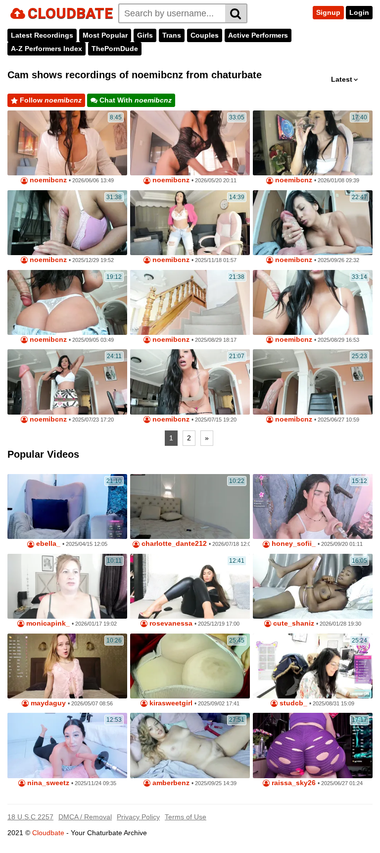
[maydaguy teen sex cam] (67, 666)
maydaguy (47, 703)
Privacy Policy (138, 817)
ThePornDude (115, 49)
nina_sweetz (47, 783)
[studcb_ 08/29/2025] (313, 666)
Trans (171, 35)
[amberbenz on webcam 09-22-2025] (190, 745)
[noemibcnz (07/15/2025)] (190, 381)
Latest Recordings (42, 35)
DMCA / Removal (85, 817)
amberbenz (170, 783)
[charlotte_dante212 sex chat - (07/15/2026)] (190, 506)
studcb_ (292, 703)
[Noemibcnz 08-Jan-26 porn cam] (313, 142)
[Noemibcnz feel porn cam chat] (67, 302)
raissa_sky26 (293, 783)
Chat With (134, 100)
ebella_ (47, 543)
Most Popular (105, 35)
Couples (204, 35)
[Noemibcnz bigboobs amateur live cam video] (313, 222)
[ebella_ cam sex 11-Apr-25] (67, 506)
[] (236, 13)
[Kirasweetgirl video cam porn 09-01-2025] (190, 666)
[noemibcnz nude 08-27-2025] (190, 302)
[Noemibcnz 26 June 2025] (313, 381)
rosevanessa (169, 623)
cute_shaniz (292, 623)
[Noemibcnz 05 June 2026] (67, 142)
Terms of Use (185, 817)
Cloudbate (48, 833)
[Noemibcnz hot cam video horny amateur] (67, 222)
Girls (145, 35)
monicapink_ (47, 623)
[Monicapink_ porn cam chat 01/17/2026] (67, 586)
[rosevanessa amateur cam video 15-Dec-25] (190, 586)
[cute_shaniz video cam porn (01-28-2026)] (313, 586)
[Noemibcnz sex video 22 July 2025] (67, 381)
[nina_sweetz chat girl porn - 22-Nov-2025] (67, 745)
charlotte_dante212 (173, 543)
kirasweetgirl (169, 703)
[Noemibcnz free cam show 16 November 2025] (190, 222)
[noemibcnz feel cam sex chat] (313, 302)
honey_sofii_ (293, 543)
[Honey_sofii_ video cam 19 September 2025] (313, 506)
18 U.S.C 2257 (30, 817)
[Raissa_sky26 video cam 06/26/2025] (313, 745)
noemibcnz (47, 180)
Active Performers (258, 35)
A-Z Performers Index (46, 49)
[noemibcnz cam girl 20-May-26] (190, 142)
